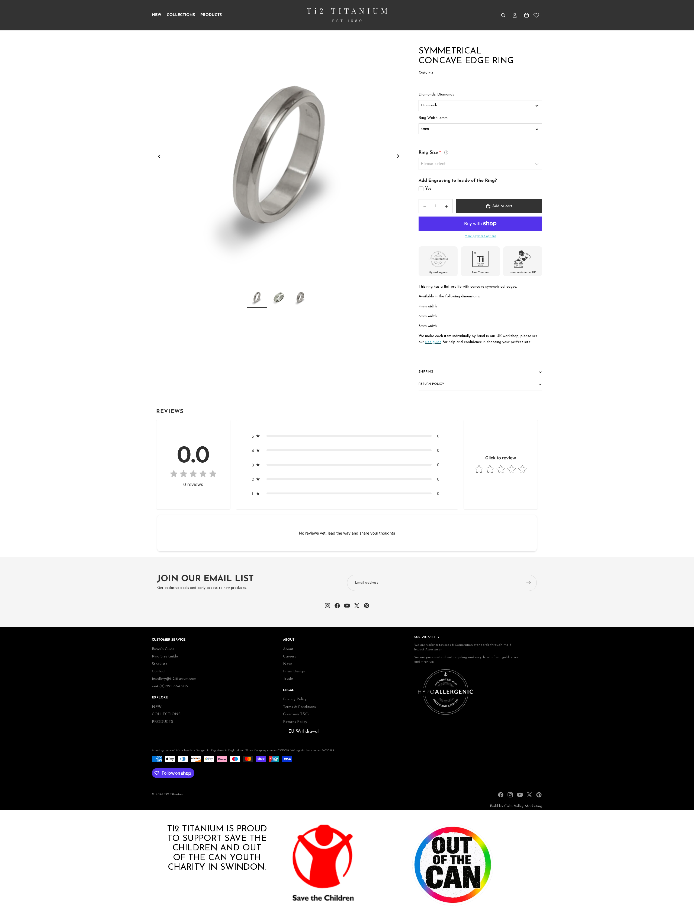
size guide (433, 342)
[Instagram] (510, 794)
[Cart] (526, 15)
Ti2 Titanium (173, 794)
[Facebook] (500, 794)
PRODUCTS (162, 722)
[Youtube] (520, 794)
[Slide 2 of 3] (278, 297)
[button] (347, 436)
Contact (159, 671)
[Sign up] (528, 583)
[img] (193, 474)
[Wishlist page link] (536, 15)
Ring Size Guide (165, 657)
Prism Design (294, 671)
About (288, 649)
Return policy (431, 384)
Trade (288, 679)
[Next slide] (400, 157)
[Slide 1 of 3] (257, 297)
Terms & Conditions (299, 707)
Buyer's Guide (163, 649)
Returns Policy (295, 722)
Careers (289, 657)
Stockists (159, 664)
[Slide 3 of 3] (300, 297)
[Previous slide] (158, 157)
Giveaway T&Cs (296, 715)
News (288, 664)
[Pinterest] (539, 794)
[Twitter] (529, 794)
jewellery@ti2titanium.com (174, 679)
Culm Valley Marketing (523, 806)
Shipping (426, 371)
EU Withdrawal (303, 731)
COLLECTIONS (166, 715)
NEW (157, 707)
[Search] (503, 15)
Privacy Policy (295, 700)
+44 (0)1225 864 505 (170, 686)
